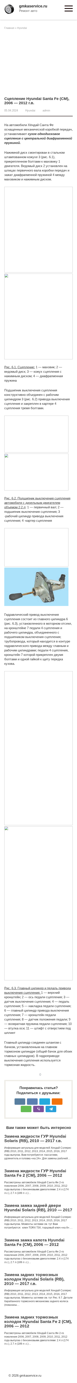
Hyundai (22, 28)
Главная (9, 28)
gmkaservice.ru (33, 6)
